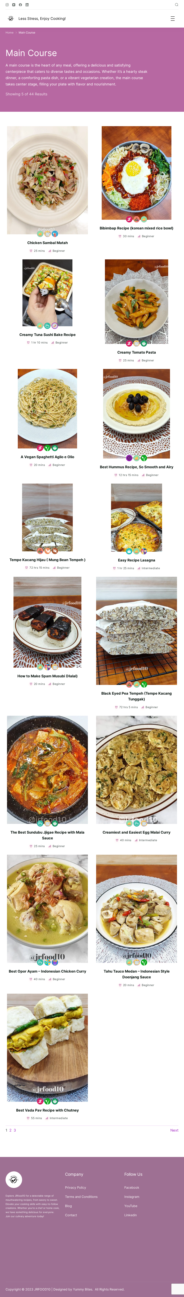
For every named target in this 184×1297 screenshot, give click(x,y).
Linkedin (130, 1215)
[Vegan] (47, 448)
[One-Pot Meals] (47, 326)
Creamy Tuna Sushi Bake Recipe (47, 335)
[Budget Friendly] (129, 219)
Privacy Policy (75, 1187)
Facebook (131, 1187)
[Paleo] (47, 962)
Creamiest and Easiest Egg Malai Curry (137, 832)
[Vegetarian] (144, 343)
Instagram (131, 1197)
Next (174, 1130)
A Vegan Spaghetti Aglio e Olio (47, 457)
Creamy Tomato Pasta (136, 352)
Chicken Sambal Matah (47, 243)
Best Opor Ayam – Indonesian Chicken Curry (47, 971)
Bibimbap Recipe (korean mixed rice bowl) (136, 228)
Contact (71, 1215)
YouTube (130, 1206)
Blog (68, 1206)
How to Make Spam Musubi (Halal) (47, 676)
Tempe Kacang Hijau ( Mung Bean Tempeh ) (48, 560)
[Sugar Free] (55, 551)
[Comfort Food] (129, 551)
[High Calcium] (129, 458)
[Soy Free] (47, 551)
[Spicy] (55, 326)
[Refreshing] (55, 234)
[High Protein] (40, 234)
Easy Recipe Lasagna (136, 560)
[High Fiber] (136, 219)
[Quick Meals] (47, 234)
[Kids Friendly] (144, 551)
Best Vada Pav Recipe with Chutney (47, 1110)
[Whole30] (55, 962)
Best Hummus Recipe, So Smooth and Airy (136, 467)
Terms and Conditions (81, 1197)
